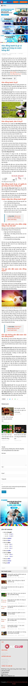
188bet (10, 554)
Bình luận (4, 453)
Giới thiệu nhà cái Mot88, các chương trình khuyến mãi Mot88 (17, 632)
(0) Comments (21, 577)
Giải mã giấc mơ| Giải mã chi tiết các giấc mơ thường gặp (20, 410)
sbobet (9, 560)
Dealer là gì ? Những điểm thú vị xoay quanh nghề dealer (14, 328)
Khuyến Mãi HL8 (5, 661)
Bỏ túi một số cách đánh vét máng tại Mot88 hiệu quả (20, 436)
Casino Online (4, 653)
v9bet (9, 558)
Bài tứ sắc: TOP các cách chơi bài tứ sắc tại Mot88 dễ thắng (7, 436)
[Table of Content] (15, 78)
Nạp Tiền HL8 (4, 662)
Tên (3, 467)
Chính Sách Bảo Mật (19, 682)
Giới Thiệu (13, 682)
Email (3, 473)
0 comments (4, 54)
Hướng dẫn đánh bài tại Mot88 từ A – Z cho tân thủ (17, 607)
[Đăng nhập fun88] (14, 38)
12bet (9, 540)
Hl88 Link (8, 682)
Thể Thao (3, 654)
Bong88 (11, 534)
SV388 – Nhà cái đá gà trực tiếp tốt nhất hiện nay (7, 419)
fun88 (9, 550)
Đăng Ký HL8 (4, 659)
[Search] (25, 568)
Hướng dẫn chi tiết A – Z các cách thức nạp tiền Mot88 (16, 626)
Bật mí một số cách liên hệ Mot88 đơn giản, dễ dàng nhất (17, 619)
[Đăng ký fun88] (14, 512)
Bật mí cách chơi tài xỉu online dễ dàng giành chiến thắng (14, 218)
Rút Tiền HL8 (4, 664)
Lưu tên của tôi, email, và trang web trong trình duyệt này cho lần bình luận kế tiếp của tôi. (14, 487)
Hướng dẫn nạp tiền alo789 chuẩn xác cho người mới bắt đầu (17, 575)
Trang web (4, 479)
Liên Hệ (25, 682)
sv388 (8, 562)
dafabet (9, 538)
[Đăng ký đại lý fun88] (14, 12)
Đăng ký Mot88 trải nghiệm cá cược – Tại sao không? (17, 613)
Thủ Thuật (20, 53)
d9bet (10, 544)
